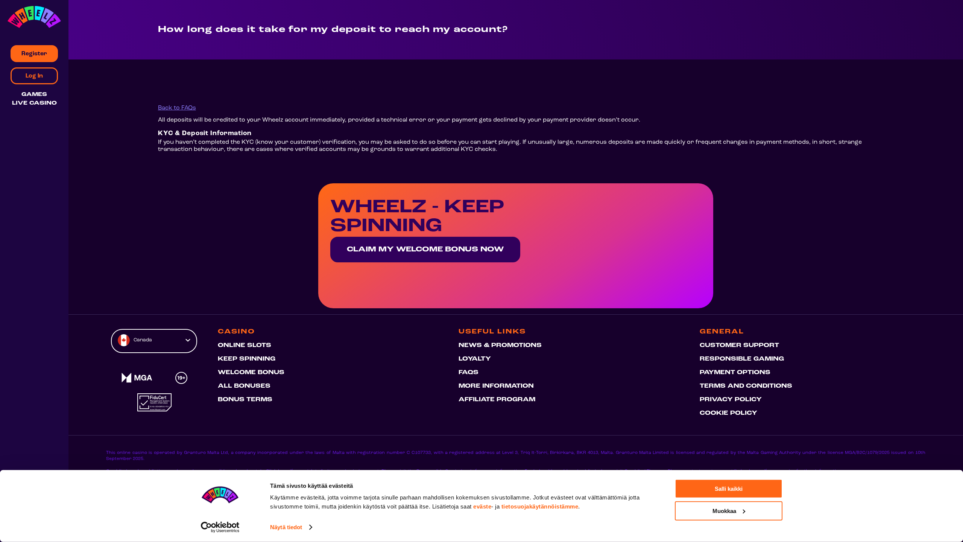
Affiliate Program (497, 400)
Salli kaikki (729, 489)
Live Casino (34, 103)
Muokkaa (724, 510)
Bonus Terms (245, 400)
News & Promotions (500, 346)
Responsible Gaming (742, 359)
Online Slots (244, 346)
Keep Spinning (246, 359)
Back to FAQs (177, 108)
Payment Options (735, 373)
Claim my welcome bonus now (425, 249)
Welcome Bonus (251, 373)
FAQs (468, 373)
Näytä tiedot (286, 527)
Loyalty (475, 359)
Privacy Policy (731, 400)
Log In (34, 76)
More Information (496, 386)
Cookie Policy (728, 413)
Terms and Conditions (746, 386)
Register (34, 54)
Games (34, 94)
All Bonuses (244, 386)
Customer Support (739, 346)
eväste (482, 506)
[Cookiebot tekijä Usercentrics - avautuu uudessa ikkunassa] (220, 527)
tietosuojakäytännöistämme (540, 506)
